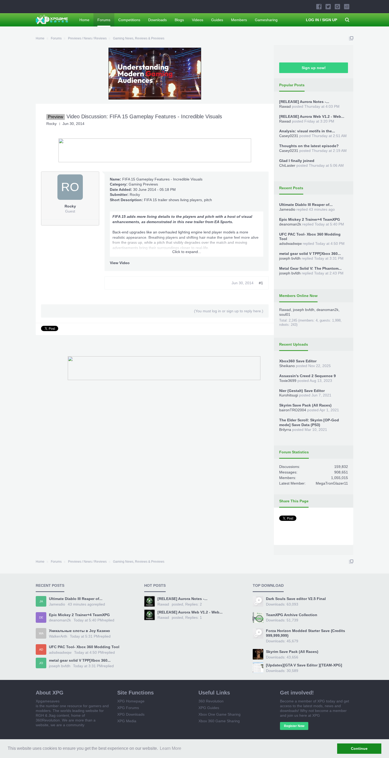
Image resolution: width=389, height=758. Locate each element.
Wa (41, 633)
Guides (217, 20)
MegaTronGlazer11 (332, 483)
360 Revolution (211, 701)
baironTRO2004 (292, 410)
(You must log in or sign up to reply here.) (228, 311)
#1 (261, 283)
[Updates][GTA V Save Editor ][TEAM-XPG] (304, 665)
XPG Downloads (130, 714)
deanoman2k (290, 224)
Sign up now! (314, 68)
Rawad (285, 106)
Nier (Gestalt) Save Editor (302, 391)
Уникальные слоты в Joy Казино (79, 631)
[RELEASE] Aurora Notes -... (304, 102)
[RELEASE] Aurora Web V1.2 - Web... (311, 116)
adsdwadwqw (290, 243)
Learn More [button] (170, 748)
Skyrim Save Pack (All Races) (305, 405)
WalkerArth (58, 636)
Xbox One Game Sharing (219, 714)
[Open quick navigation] (351, 38)
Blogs (179, 20)
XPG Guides (208, 708)
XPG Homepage (130, 701)
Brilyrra (285, 429)
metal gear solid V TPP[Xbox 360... (310, 253)
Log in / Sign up (321, 20)
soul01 (284, 314)
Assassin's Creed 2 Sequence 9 (307, 376)
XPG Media (126, 721)
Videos (197, 20)
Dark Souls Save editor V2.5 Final (296, 599)
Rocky (135, 194)
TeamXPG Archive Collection (291, 615)
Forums (103, 20)
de (41, 617)
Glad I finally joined (296, 161)
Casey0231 (288, 136)
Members (239, 20)
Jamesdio (287, 209)
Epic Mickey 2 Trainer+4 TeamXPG (309, 219)
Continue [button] (359, 748)
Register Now (294, 726)
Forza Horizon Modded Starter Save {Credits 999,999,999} (305, 633)
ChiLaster (287, 165)
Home (84, 20)
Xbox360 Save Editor (297, 361)
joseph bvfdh (290, 258)
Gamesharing (266, 20)
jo (41, 663)
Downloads (157, 20)
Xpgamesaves (48, 701)
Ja (41, 601)
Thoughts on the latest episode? (309, 146)
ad (41, 649)
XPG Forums (128, 708)
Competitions (129, 20)
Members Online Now (298, 296)
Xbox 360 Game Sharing (219, 721)
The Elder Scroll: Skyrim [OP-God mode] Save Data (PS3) (309, 422)
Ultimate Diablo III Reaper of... (306, 204)
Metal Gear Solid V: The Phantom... (310, 268)
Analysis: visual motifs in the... (307, 131)
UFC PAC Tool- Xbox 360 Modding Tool (84, 647)
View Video (120, 263)
